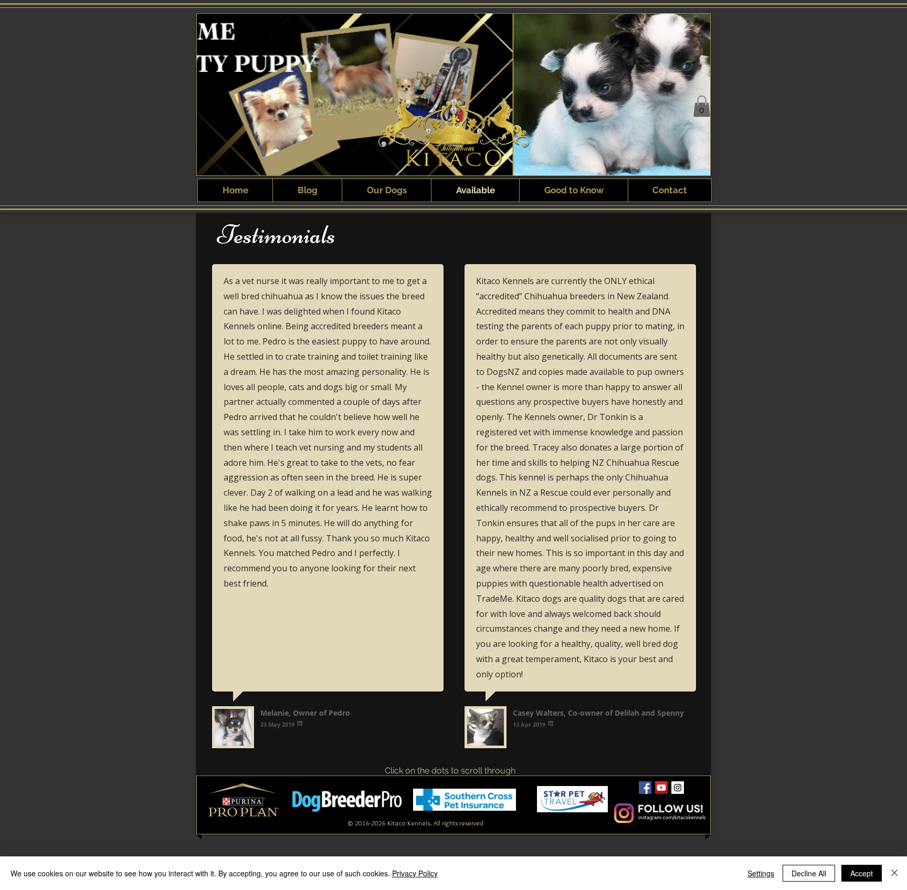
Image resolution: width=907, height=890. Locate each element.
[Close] (894, 873)
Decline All (809, 873)
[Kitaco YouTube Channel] (661, 787)
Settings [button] (760, 873)
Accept (861, 873)
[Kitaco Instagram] (677, 787)
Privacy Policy (415, 873)
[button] (702, 106)
